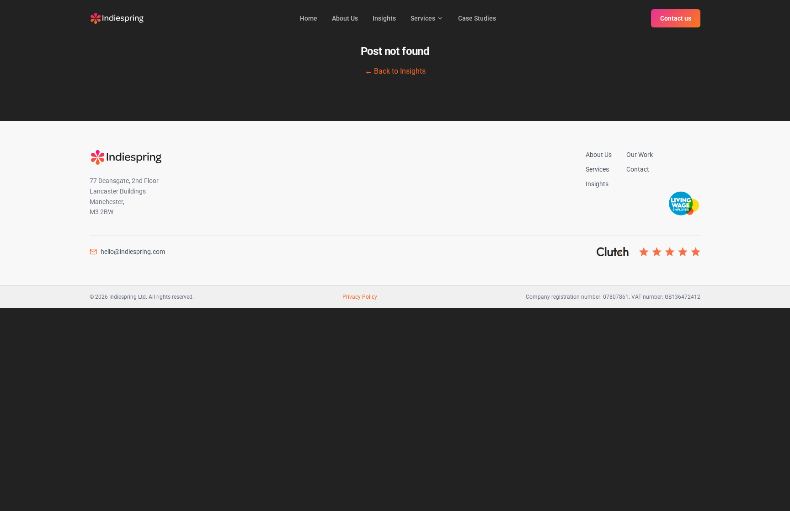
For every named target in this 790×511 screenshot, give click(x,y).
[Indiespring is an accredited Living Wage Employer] (683, 203)
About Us (345, 18)
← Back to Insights (395, 71)
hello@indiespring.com (133, 251)
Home (308, 18)
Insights (384, 18)
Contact (637, 169)
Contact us (675, 18)
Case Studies (477, 18)
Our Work (639, 154)
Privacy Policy (359, 297)
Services (423, 18)
